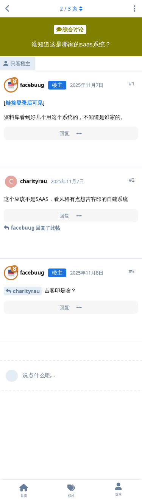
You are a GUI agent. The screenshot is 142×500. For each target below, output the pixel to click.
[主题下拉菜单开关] (134, 8)
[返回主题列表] (7, 8)
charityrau (26, 291)
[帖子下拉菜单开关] (79, 133)
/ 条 (69, 8)
